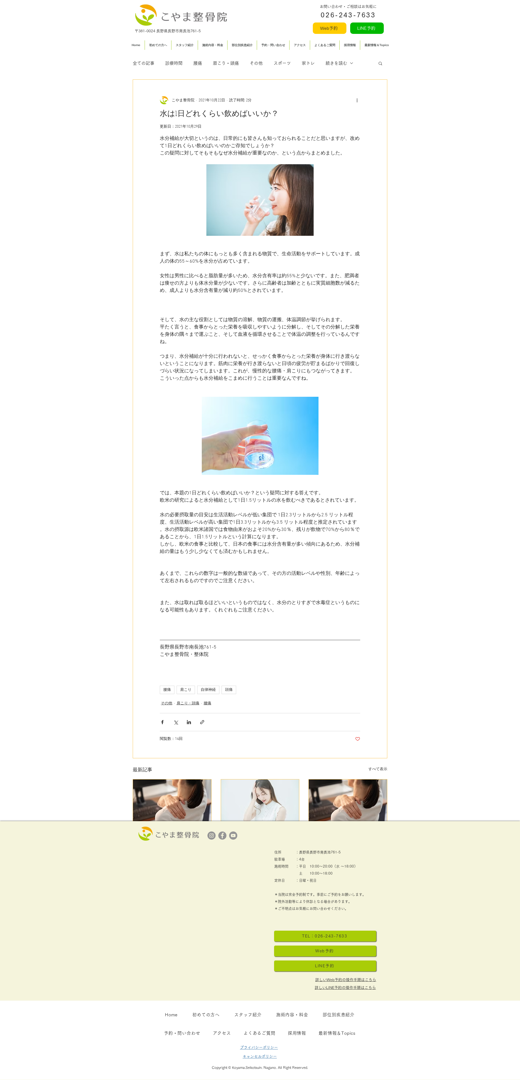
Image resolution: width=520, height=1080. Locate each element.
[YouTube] (233, 835)
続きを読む (336, 63)
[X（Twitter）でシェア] (175, 722)
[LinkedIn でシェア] (188, 722)
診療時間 (174, 63)
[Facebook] (222, 835)
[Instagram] (211, 835)
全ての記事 (143, 63)
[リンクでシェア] (202, 722)
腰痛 (197, 63)
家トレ (308, 63)
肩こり (185, 690)
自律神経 (208, 690)
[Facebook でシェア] (162, 722)
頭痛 (229, 690)
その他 (256, 63)
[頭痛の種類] (348, 801)
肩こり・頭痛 (226, 63)
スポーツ (282, 63)
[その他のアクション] (357, 100)
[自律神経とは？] (260, 801)
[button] (380, 63)
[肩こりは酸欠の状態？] (172, 801)
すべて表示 (377, 769)
